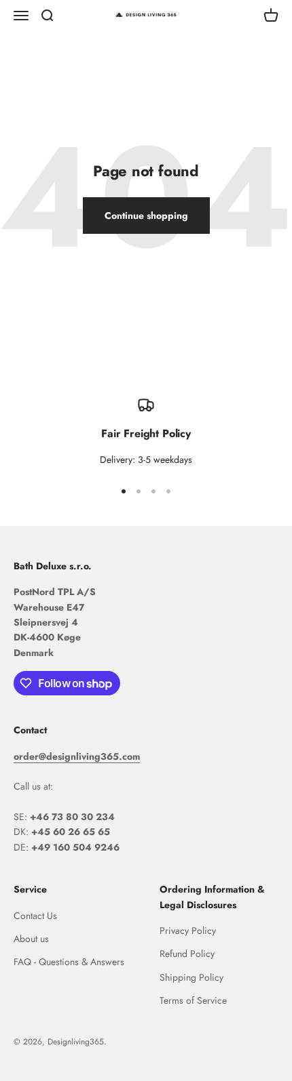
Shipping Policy (191, 977)
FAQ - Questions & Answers (69, 961)
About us (31, 938)
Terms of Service (193, 1000)
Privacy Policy (188, 930)
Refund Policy (187, 953)
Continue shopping (146, 215)
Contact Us (35, 915)
